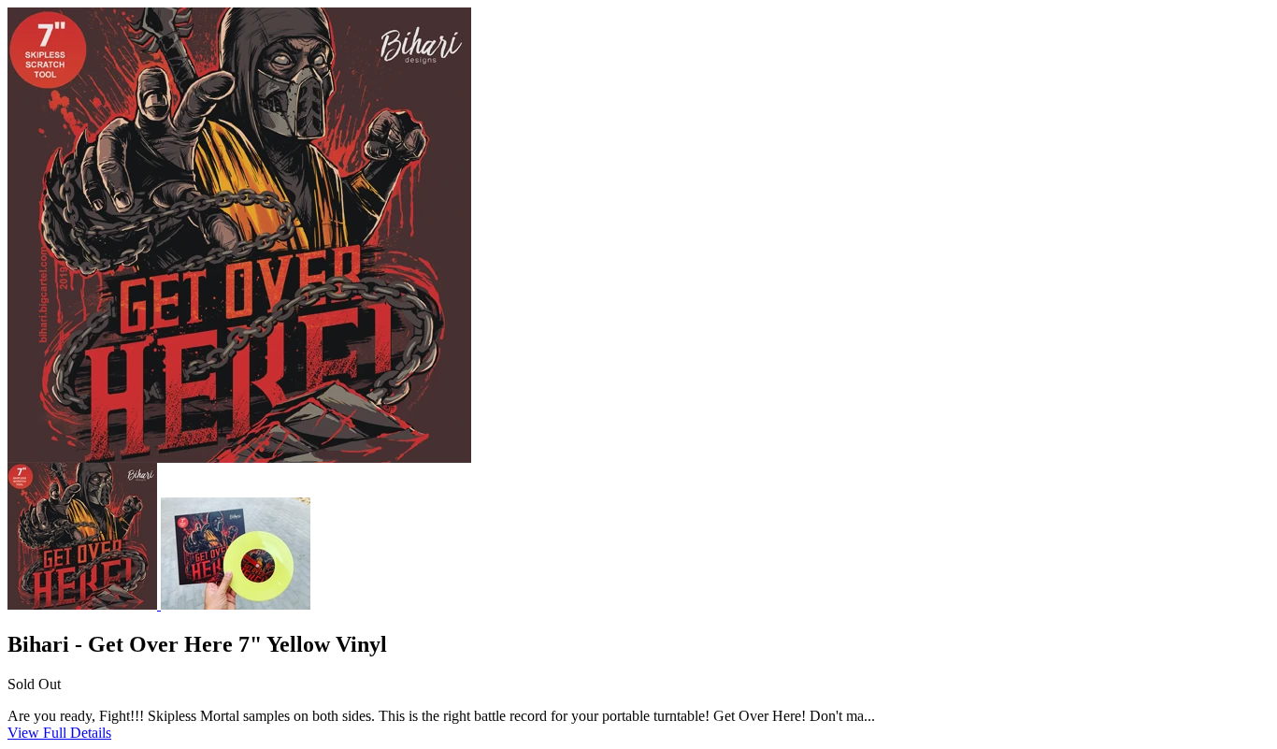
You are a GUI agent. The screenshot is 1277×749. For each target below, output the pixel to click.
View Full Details (59, 733)
